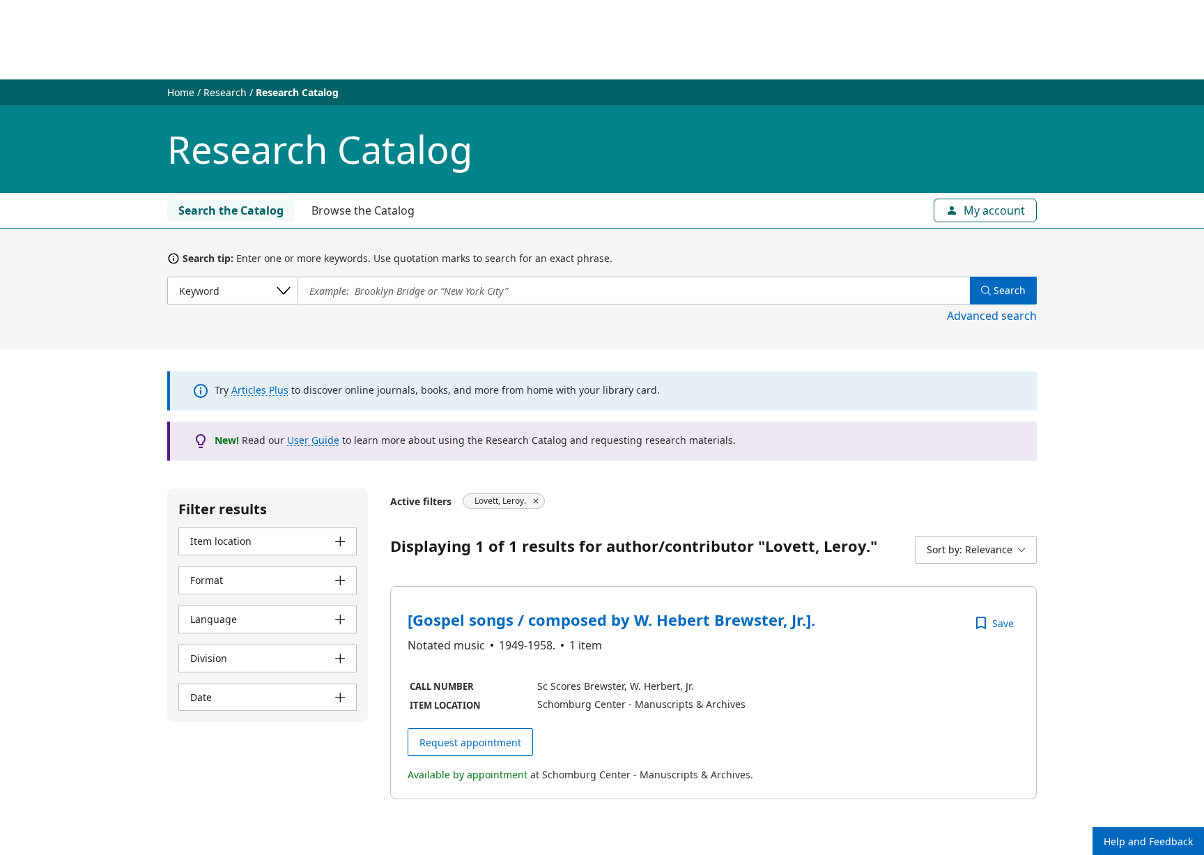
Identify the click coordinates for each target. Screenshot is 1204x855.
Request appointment (470, 742)
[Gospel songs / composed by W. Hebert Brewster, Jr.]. (611, 619)
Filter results (222, 509)
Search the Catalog (231, 210)
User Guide (313, 440)
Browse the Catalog (363, 210)
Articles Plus (259, 389)
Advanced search (992, 315)
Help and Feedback (1148, 841)
